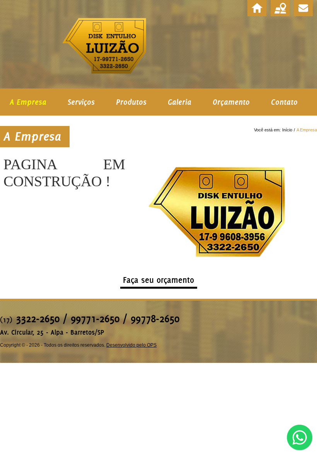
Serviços (81, 102)
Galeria (179, 102)
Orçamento (231, 102)
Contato (284, 102)
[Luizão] (256, 8)
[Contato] (303, 8)
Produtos (131, 102)
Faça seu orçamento (158, 280)
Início (287, 130)
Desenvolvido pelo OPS (131, 345)
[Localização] (280, 8)
